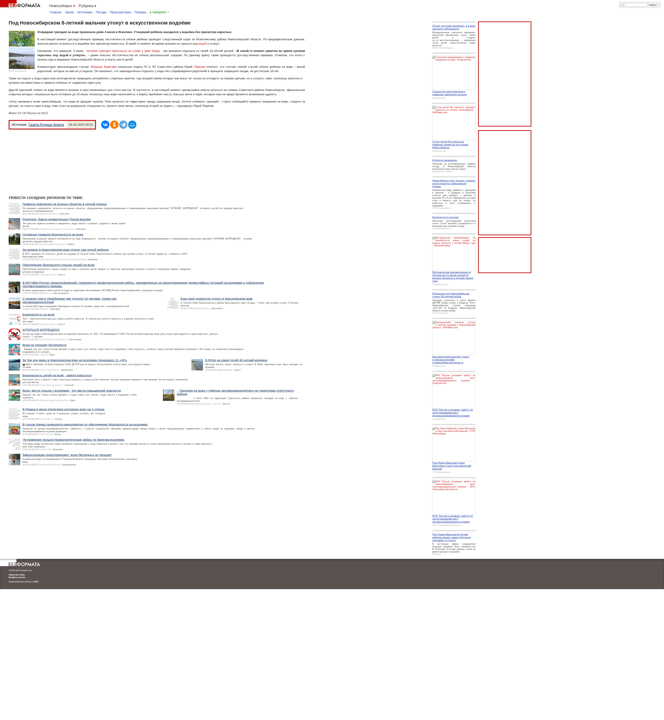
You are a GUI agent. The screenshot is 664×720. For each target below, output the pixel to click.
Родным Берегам (103, 66)
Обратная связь (17, 575)
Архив (69, 12)
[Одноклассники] (114, 124)
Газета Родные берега (46, 125)
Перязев (199, 66)
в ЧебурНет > (159, 12)
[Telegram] (123, 124)
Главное (55, 12)
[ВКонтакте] (105, 124)
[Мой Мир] (132, 124)
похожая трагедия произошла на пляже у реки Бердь (123, 51)
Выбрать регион (17, 577)
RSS (36, 581)
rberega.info (20, 71)
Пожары (140, 12)
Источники (84, 12)
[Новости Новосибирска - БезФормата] (21, 4)
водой (202, 43)
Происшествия (120, 12)
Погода (101, 12)
